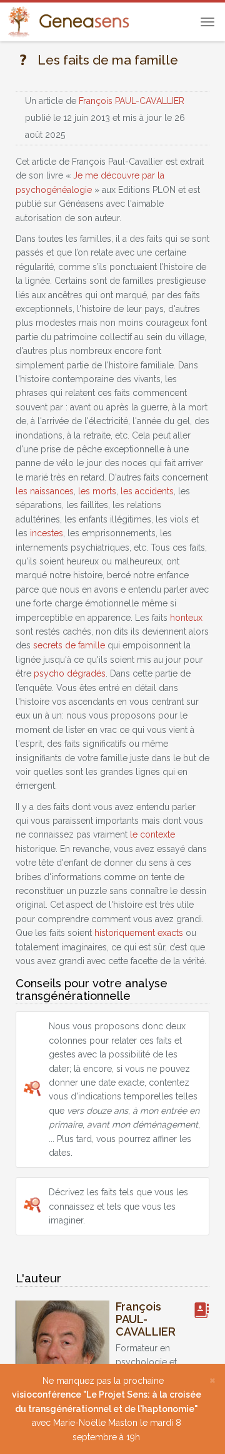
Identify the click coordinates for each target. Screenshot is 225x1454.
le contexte (152, 834)
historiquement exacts (138, 933)
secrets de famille (69, 645)
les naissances (45, 491)
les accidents (147, 491)
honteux (186, 618)
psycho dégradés (70, 673)
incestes (46, 533)
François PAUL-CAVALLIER (131, 101)
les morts (97, 491)
